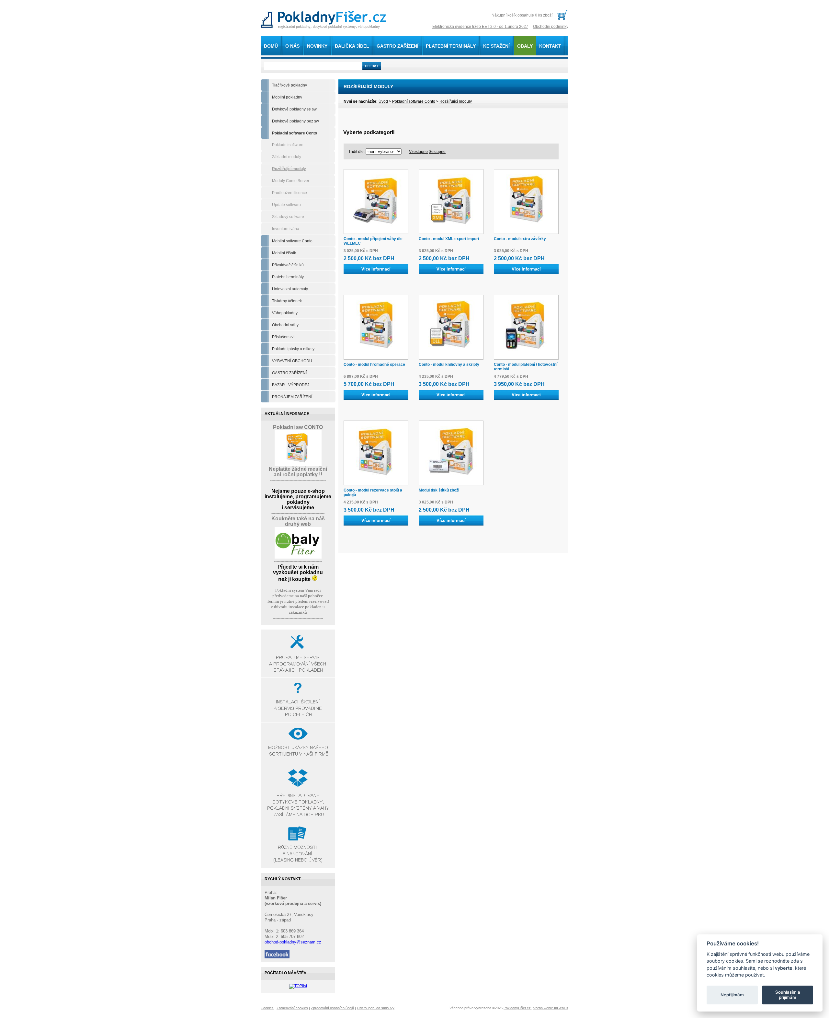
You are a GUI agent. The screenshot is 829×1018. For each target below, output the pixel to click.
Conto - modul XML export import (449, 239)
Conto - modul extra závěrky (520, 239)
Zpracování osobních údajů (332, 1008)
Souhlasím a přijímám (787, 994)
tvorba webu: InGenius (550, 1008)
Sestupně (437, 151)
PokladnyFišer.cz (517, 1008)
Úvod (383, 101)
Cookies (267, 1008)
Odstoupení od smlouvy (375, 1008)
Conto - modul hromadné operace (374, 364)
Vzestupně (418, 151)
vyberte (783, 967)
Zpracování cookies (292, 1008)
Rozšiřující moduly (455, 101)
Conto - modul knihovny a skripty (449, 364)
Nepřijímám (732, 994)
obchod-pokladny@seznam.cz (293, 942)
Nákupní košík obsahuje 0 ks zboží (522, 15)
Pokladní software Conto (413, 101)
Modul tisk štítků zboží (439, 490)
